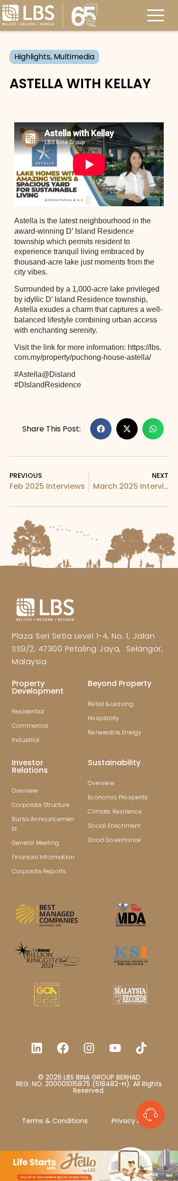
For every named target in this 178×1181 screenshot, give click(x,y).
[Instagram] (89, 1048)
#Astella (28, 374)
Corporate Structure (41, 805)
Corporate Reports (39, 871)
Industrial (25, 740)
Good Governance (114, 840)
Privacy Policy (134, 1121)
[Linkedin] (37, 1048)
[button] (101, 428)
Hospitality (103, 718)
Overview (25, 791)
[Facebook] (63, 1048)
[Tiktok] (141, 1048)
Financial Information (43, 857)
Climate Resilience (115, 811)
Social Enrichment (114, 826)
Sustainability (114, 762)
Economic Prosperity (118, 797)
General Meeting (35, 843)
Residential (28, 711)
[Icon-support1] (150, 1114)
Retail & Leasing (110, 704)
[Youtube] (115, 1048)
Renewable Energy (114, 732)
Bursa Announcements (43, 824)
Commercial (30, 726)
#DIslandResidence (47, 385)
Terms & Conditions (55, 1121)
